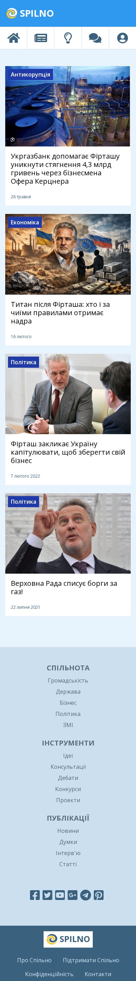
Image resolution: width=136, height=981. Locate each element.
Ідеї (68, 755)
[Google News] (72, 894)
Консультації (68, 767)
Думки (68, 842)
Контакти (98, 974)
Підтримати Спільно (91, 960)
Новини (68, 831)
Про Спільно (34, 960)
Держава (68, 691)
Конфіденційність (49, 974)
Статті (68, 864)
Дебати (68, 778)
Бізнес (68, 703)
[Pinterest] (99, 894)
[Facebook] (35, 894)
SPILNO (35, 13)
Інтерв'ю (68, 853)
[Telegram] (85, 894)
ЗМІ (68, 725)
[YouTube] (60, 894)
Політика (68, 714)
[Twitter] (47, 894)
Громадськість (68, 680)
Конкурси (68, 789)
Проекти (68, 800)
